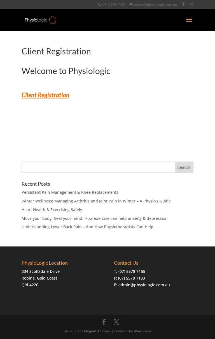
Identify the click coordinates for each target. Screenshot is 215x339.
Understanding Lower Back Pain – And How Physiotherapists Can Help (87, 226)
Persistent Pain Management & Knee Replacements (70, 192)
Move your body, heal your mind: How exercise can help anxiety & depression (95, 218)
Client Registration (45, 95)
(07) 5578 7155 (113, 4)
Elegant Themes (97, 331)
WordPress (142, 331)
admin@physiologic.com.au (144, 284)
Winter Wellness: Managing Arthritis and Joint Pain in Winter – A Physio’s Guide (96, 201)
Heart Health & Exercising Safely (52, 209)
